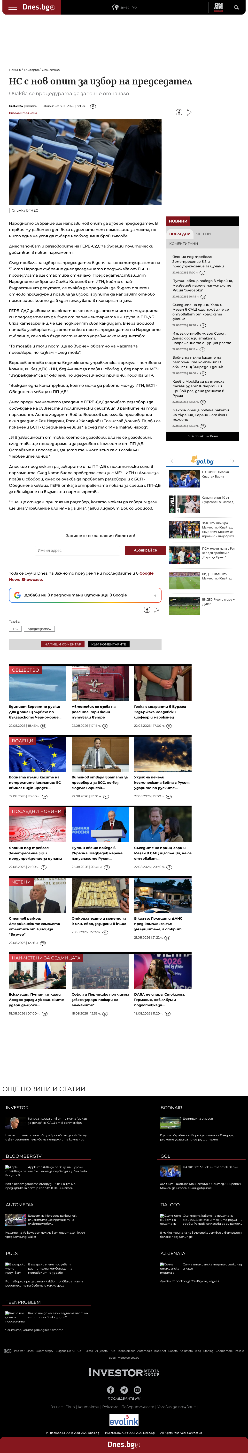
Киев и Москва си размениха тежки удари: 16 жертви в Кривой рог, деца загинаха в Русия (198, 388)
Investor (17, 1107)
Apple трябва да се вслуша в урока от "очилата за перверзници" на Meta (57, 1169)
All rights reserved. (116, 1433)
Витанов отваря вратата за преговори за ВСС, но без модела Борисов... (100, 782)
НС (15, 629)
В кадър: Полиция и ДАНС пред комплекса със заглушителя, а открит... (159, 923)
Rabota (173, 1351)
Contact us (194, 1433)
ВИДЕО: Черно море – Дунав (218, 602)
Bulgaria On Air (65, 1351)
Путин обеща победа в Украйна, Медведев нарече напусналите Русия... (97, 853)
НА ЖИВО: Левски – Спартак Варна (217, 474)
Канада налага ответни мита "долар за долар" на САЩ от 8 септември (57, 1120)
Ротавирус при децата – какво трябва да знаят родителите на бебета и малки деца (44, 1283)
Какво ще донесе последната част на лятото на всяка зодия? (58, 1315)
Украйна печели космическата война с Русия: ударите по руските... (162, 782)
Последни (180, 234)
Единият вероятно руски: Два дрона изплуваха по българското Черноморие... (35, 711)
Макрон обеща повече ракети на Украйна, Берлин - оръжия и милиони (200, 415)
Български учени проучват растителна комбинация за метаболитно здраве (50, 1268)
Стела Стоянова (23, 113)
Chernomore (224, 1351)
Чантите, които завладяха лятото (34, 1330)
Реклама (110, 1406)
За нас (56, 1406)
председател (39, 629)
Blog (198, 1351)
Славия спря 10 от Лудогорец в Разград (217, 500)
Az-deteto (186, 1351)
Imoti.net (160, 1351)
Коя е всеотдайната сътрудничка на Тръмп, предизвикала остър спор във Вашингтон (40, 1186)
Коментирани (183, 243)
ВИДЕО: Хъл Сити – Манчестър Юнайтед (217, 576)
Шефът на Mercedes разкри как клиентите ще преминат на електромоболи (52, 1220)
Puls (12, 1253)
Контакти (88, 1406)
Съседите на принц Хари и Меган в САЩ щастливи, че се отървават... (163, 853)
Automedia (19, 1204)
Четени (203, 234)
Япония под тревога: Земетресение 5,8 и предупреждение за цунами (198, 261)
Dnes (30, 1351)
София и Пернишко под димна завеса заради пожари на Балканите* (100, 999)
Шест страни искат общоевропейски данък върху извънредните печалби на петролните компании (46, 1137)
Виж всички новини (202, 436)
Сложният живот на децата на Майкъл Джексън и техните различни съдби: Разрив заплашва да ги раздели (212, 1220)
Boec (112, 1357)
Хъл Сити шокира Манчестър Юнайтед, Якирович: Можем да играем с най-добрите (218, 529)
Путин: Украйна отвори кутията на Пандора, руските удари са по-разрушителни (197, 1137)
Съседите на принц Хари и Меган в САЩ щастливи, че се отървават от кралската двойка (200, 312)
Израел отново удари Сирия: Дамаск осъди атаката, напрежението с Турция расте (201, 338)
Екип (70, 1406)
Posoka (239, 1351)
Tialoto (170, 1204)
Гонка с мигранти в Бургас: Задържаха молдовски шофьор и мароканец (160, 711)
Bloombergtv (24, 1156)
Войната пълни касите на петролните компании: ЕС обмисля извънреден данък (197, 362)
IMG (8, 1351)
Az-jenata (173, 1253)
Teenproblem (23, 1302)
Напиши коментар (63, 644)
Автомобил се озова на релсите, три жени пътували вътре (94, 711)
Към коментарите (108, 644)
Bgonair (171, 1107)
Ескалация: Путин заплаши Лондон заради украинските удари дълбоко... (36, 999)
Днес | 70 (129, 7)
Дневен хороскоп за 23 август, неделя (189, 1281)
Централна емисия (198, 1118)
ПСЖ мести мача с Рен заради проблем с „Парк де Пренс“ (218, 553)
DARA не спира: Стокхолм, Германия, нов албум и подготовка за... (159, 999)
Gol (165, 1156)
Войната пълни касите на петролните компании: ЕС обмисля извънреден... (35, 782)
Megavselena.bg (129, 1357)
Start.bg (208, 1351)
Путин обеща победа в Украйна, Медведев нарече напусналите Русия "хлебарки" (202, 285)
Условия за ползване (176, 1406)
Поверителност (137, 1406)
